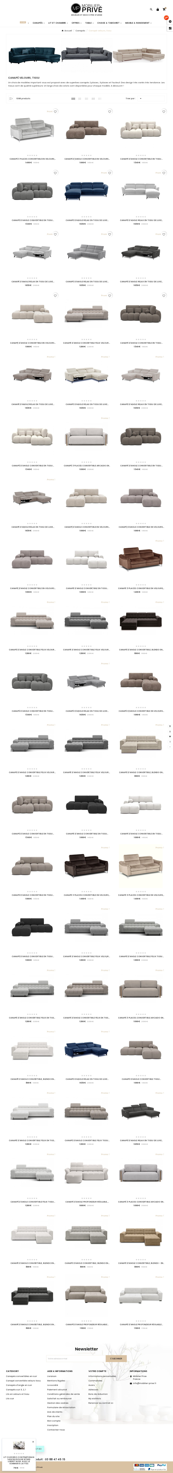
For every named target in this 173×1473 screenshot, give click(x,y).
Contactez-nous (56, 1429)
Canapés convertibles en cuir (21, 1376)
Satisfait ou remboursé (59, 1398)
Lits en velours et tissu (17, 1394)
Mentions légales (56, 1380)
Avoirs (92, 1385)
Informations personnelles (102, 1376)
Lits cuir (10, 1398)
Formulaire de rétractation (61, 1407)
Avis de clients (54, 1412)
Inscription (52, 1425)
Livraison (51, 1376)
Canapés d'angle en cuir (19, 1385)
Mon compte (54, 1420)
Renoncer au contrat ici (101, 1403)
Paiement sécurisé (57, 1389)
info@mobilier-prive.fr (144, 1383)
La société (52, 1385)
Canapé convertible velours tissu (23, 1380)
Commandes (95, 1380)
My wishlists (95, 1398)
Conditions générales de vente (63, 1394)
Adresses (93, 1389)
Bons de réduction (98, 1394)
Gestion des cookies (58, 1403)
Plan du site (53, 1416)
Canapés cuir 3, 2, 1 (16, 1389)
